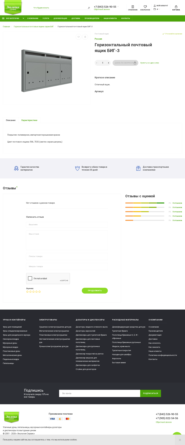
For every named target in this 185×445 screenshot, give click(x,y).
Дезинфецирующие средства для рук (128, 327)
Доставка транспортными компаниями (156, 168)
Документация (60, 18)
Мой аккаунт (162, 6)
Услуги (46, 18)
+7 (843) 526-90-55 (105, 6)
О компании (32, 18)
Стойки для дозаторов (86, 369)
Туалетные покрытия (121, 350)
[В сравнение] (85, 37)
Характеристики (29, 120)
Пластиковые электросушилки (53, 335)
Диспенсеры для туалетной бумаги (91, 335)
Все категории (12, 18)
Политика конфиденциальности (163, 355)
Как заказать (154, 347)
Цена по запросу (124, 63)
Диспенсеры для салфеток (88, 365)
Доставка (75, 18)
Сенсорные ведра (11, 339)
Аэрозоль (116, 358)
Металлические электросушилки (54, 331)
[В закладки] (79, 37)
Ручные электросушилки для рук (54, 346)
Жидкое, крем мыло (121, 346)
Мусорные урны (10, 343)
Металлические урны (12, 355)
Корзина (176, 10)
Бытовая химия (119, 362)
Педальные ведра (11, 359)
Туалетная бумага (120, 331)
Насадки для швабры (121, 354)
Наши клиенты (110, 18)
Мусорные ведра (10, 347)
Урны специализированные (15, 331)
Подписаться (150, 393)
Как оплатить (155, 343)
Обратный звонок (102, 9)
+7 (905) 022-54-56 (167, 418)
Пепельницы (8, 363)
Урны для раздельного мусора (16, 335)
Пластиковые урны (11, 351)
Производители (92, 18)
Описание (10, 120)
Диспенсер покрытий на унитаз (89, 354)
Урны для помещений (12, 327)
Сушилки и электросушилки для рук (55, 327)
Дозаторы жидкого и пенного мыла (92, 327)
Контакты (125, 18)
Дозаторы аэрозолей (85, 331)
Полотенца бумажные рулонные (126, 342)
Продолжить (95, 291)
